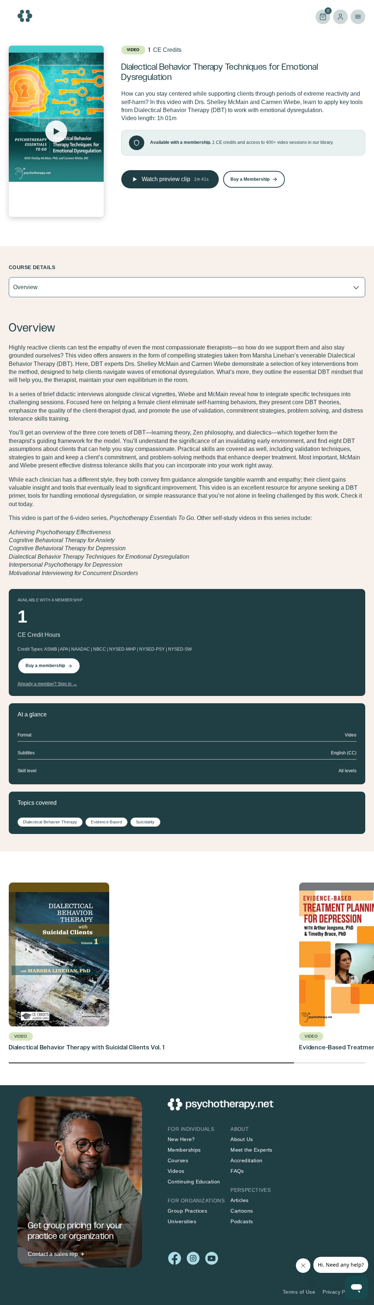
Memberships (184, 1150)
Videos (176, 1171)
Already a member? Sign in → (47, 683)
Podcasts (241, 1221)
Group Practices (187, 1211)
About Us (241, 1139)
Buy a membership (45, 665)
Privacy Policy (339, 1292)
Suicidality (145, 822)
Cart (322, 16)
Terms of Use (299, 1292)
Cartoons (241, 1211)
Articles (239, 1200)
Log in (340, 16)
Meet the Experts (251, 1150)
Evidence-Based (106, 822)
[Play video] (56, 131)
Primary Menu (358, 16)
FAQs (237, 1171)
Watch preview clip (175, 179)
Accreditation (246, 1160)
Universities (182, 1221)
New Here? (181, 1139)
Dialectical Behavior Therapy (50, 822)
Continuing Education (194, 1182)
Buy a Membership (250, 179)
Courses (178, 1160)
